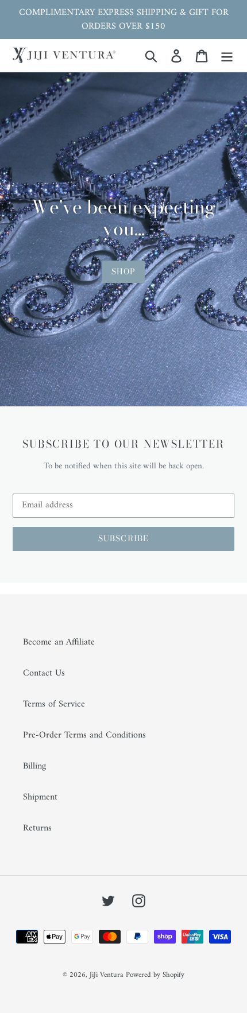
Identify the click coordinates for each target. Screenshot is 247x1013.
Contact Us (44, 673)
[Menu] (227, 55)
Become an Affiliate (59, 642)
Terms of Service (54, 704)
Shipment (40, 797)
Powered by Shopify (155, 974)
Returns (37, 828)
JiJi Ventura (106, 974)
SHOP (123, 271)
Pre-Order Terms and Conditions (84, 735)
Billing (34, 766)
